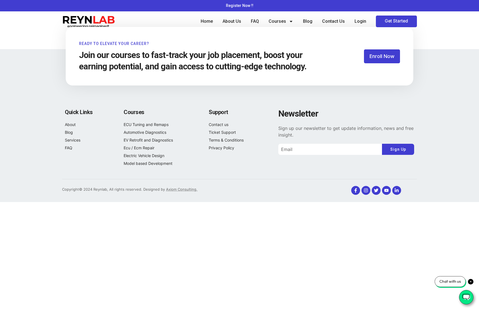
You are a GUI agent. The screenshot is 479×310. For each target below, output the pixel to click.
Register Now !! (239, 5)
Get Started (396, 21)
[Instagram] (365, 190)
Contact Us (333, 21)
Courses (277, 21)
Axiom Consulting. (181, 189)
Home (207, 21)
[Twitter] (376, 190)
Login (360, 21)
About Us (232, 21)
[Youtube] (386, 190)
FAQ (255, 21)
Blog (307, 21)
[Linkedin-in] (396, 190)
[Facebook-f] (355, 190)
